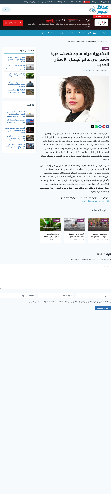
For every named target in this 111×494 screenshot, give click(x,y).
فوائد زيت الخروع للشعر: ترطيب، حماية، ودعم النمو (51, 237)
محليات (104, 32)
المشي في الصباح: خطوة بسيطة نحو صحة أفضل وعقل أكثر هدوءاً (99, 237)
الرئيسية (107, 41)
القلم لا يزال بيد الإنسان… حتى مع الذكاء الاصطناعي (16, 91)
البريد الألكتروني (64, 295)
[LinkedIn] (100, 126)
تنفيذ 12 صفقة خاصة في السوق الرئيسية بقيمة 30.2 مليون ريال (15, 146)
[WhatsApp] (96, 126)
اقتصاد (81, 32)
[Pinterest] (103, 126)
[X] (92, 126)
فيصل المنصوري (87, 70)
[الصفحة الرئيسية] (99, 9)
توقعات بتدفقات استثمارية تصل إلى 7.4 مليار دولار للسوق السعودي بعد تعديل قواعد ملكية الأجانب (14, 139)
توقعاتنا (51, 32)
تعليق (107, 266)
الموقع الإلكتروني (27, 295)
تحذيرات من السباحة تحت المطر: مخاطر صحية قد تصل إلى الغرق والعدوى (15, 67)
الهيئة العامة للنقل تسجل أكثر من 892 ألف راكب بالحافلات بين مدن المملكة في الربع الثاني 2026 (55, 2)
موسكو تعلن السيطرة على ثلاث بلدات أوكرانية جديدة (16, 121)
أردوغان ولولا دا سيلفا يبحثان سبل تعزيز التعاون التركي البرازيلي (15, 130)
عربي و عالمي (92, 32)
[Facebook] (107, 126)
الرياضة (71, 32)
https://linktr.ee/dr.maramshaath (94, 201)
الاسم (107, 295)
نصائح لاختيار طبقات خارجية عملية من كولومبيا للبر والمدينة (16, 84)
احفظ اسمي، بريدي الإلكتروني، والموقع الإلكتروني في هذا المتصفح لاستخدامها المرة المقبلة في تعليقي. (68, 302)
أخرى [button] (42, 32)
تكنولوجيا (61, 32)
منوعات (100, 41)
